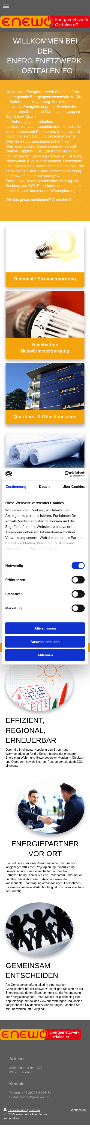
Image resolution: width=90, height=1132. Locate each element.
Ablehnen (45, 655)
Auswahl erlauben (45, 641)
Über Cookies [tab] (74, 487)
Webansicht (79, 1110)
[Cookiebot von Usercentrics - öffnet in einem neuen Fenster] (65, 474)
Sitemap (34, 1110)
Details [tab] (44, 487)
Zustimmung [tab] (16, 487)
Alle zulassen (45, 628)
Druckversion (17, 1110)
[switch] (78, 580)
